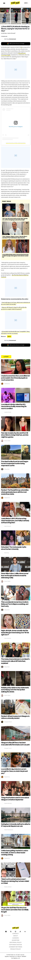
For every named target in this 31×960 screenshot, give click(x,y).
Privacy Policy (15, 949)
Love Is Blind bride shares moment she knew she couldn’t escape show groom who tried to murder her (15, 256)
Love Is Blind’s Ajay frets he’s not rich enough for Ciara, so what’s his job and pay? (14, 771)
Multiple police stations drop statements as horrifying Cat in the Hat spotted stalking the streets (15, 690)
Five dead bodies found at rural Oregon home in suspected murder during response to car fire (14, 464)
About (15, 935)
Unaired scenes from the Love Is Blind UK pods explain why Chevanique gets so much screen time (15, 378)
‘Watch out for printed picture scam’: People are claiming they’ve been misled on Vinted (15, 881)
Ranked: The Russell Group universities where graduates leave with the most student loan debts (14, 492)
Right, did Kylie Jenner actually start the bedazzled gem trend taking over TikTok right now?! (15, 633)
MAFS (9, 336)
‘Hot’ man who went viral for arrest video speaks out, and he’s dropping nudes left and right (14, 219)
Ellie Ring (6, 39)
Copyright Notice (15, 944)
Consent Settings (15, 947)
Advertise (15, 940)
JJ (21, 47)
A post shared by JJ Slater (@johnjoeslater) (16, 142)
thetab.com (12, 954)
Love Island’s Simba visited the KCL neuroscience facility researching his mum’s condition (13, 406)
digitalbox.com (16, 958)
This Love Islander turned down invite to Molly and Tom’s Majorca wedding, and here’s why (14, 604)
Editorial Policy (15, 942)
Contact (15, 933)
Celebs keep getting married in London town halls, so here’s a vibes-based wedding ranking (14, 853)
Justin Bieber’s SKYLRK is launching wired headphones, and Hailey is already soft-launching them (15, 521)
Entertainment (12, 39)
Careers (15, 938)
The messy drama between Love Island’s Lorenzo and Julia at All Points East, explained (15, 661)
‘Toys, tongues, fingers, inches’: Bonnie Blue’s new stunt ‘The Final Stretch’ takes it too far (14, 237)
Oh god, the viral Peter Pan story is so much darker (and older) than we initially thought (14, 910)
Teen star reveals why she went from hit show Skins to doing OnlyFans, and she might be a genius (14, 435)
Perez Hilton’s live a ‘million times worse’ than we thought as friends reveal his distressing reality (15, 576)
